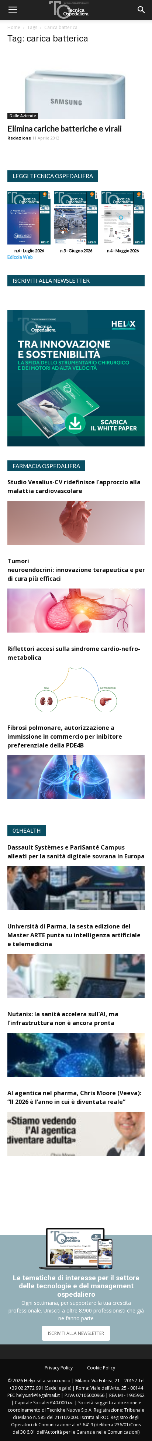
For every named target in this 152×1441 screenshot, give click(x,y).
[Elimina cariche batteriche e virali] (76, 85)
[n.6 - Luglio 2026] (29, 219)
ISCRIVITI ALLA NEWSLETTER (76, 1333)
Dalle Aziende (23, 115)
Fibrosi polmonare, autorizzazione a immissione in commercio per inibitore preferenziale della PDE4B (64, 736)
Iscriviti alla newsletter (51, 280)
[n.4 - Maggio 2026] (123, 219)
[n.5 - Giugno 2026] (75, 219)
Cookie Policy (101, 1368)
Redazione (19, 138)
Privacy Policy (59, 1368)
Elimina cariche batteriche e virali (64, 128)
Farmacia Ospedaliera (46, 466)
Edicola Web (19, 257)
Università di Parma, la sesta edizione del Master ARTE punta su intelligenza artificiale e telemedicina (74, 935)
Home (13, 27)
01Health (27, 830)
